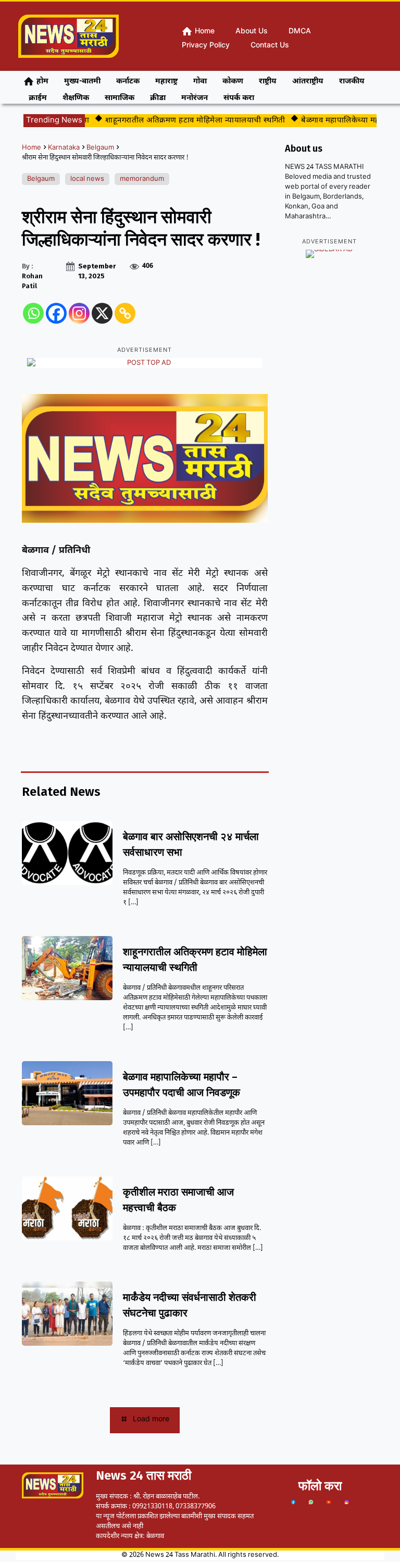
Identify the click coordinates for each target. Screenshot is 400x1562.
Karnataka (64, 147)
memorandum (142, 179)
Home (31, 147)
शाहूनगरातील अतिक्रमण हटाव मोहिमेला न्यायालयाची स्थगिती (183, 121)
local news (87, 179)
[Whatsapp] (33, 313)
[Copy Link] (125, 313)
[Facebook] (56, 313)
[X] (102, 313)
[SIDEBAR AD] (329, 254)
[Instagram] (79, 313)
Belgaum (100, 147)
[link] (293, 1502)
